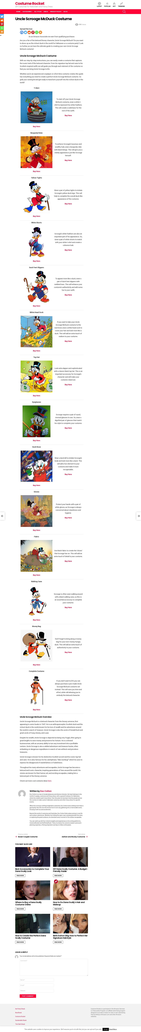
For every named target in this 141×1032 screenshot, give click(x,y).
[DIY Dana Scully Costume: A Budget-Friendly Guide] (70, 857)
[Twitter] (25, 32)
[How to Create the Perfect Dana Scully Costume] (32, 923)
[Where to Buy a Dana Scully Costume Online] (32, 890)
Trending (121, 6)
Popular (107, 6)
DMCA (46, 12)
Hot (114, 6)
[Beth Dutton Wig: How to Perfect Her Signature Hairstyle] (70, 923)
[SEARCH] (124, 11)
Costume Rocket (29, 3)
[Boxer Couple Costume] (2, 516)
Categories (27, 12)
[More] (40, 32)
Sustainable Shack (20, 1020)
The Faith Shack (20, 1024)
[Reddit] (29, 32)
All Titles (37, 12)
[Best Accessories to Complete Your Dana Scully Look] (32, 857)
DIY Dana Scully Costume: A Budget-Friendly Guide (70, 870)
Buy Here (68, 700)
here (49, 781)
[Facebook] (21, 32)
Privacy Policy (55, 12)
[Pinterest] (33, 32)
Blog (66, 12)
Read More (20, 875)
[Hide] (1, 35)
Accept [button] (106, 1029)
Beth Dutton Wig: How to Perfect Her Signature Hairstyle (70, 936)
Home (18, 12)
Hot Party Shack (20, 1009)
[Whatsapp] (36, 32)
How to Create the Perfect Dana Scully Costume (30, 936)
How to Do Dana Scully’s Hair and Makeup (69, 903)
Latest (99, 6)
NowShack (18, 1012)
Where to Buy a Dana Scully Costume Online (28, 903)
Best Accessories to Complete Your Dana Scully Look (32, 870)
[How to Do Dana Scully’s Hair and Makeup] (70, 890)
